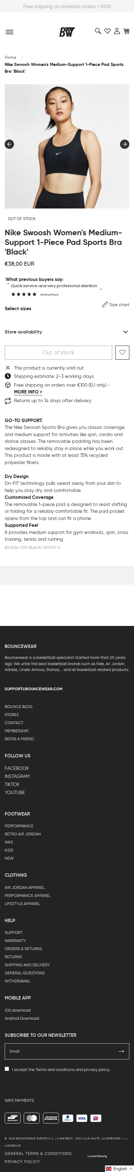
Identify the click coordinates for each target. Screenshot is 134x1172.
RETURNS (13, 956)
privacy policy (96, 1069)
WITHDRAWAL (17, 981)
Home (10, 57)
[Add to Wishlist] (122, 353)
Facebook (17, 768)
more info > (28, 392)
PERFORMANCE (19, 826)
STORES (12, 714)
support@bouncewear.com (34, 689)
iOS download (18, 1010)
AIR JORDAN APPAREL (25, 887)
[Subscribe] (121, 1051)
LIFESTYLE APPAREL (22, 903)
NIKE (9, 842)
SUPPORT (13, 932)
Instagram (17, 776)
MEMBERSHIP (17, 730)
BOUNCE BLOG (18, 706)
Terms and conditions (55, 1069)
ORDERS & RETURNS (23, 948)
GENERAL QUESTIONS (25, 973)
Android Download (22, 1018)
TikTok (12, 784)
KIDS (9, 850)
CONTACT (14, 722)
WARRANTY (15, 940)
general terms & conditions (38, 1153)
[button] (115, 304)
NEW (9, 858)
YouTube (15, 792)
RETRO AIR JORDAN (23, 834)
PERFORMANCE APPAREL (27, 895)
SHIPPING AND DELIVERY (27, 965)
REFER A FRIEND (19, 739)
